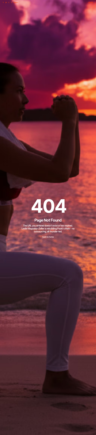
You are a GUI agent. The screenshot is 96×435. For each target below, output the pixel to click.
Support (15, 2)
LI (8, 2)
